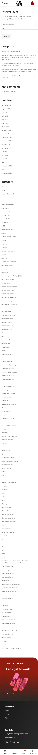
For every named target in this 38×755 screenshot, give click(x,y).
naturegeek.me (6, 468)
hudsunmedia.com (7, 440)
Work (7, 710)
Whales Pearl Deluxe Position (11, 51)
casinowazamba (6, 354)
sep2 (3, 550)
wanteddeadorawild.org (9, 623)
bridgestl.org (6, 343)
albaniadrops (6, 208)
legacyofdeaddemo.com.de (10, 461)
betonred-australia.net (9, 297)
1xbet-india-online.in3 (8, 194)
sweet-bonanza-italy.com (9, 588)
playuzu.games (6, 507)
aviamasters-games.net (9, 261)
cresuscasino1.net (7, 397)
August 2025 (6, 109)
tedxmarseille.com (7, 598)
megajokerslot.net (7, 464)
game (3, 422)
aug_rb (4, 254)
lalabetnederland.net (8, 457)
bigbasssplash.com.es (8, 326)
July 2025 (4, 112)
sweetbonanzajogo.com (9, 591)
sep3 (3, 553)
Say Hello (9, 730)
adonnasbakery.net (8, 204)
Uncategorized (6, 616)
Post (3, 525)
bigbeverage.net (7, 329)
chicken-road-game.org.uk (10, 365)
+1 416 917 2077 (11, 737)
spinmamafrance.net (8, 573)
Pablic (3, 497)
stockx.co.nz (5, 580)
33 (2, 197)
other (3, 493)
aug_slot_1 (5, 258)
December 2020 (7, 173)
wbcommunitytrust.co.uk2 (10, 630)
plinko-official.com (7, 511)
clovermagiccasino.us (8, 393)
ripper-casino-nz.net (8, 532)
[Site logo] (19, 3)
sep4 (3, 557)
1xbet (3, 190)
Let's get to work (18, 669)
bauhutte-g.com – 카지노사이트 (12, 276)
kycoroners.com (7, 454)
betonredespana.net (8, 308)
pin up (3, 500)
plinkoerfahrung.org (8, 514)
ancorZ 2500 (6, 219)
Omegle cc (5, 489)
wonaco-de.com (7, 637)
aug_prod (4, 247)
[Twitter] (14, 742)
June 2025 (5, 116)
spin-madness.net (7, 566)
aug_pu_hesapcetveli (8, 251)
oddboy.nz (5, 479)
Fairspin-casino (6, 415)
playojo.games (6, 504)
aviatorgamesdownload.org (10, 269)
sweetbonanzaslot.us (8, 595)
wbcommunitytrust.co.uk (9, 627)
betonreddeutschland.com (10, 304)
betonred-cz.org (7, 301)
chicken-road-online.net (9, 372)
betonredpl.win (6, 311)
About (7, 718)
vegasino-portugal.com (9, 620)
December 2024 (7, 137)
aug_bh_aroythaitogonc (9, 236)
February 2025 (6, 130)
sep (3, 539)
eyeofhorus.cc (6, 411)
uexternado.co (6, 612)
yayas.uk (4, 641)
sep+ (3, 543)
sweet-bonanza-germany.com (11, 584)
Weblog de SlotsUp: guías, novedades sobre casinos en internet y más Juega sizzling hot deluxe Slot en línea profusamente (19, 57)
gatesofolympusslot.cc (9, 425)
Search (4, 28)
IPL (3, 447)
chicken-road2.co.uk (8, 375)
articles (4, 226)
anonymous (5, 222)
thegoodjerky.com (7, 609)
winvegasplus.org (7, 634)
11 (2, 187)
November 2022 (7, 166)
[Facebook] (7, 742)
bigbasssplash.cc (7, 322)
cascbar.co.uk (6, 347)
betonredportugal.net (8, 315)
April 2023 (5, 159)
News (3, 475)
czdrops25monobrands (9, 404)
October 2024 (6, 144)
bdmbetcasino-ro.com (8, 290)
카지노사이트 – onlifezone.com (11, 648)
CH (3, 358)
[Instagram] (10, 742)
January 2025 (6, 134)
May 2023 (5, 155)
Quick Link (9, 707)
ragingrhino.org (6, 529)
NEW (3, 472)
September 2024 (7, 148)
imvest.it (4, 443)
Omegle (4, 486)
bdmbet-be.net (6, 283)
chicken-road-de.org (8, 361)
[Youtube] (18, 742)
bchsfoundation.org (8, 279)
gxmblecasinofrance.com (9, 436)
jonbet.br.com (6, 450)
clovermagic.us (6, 390)
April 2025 (5, 123)
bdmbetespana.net (8, 294)
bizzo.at (4, 333)
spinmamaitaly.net (7, 577)
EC (2, 407)
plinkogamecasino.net (8, 518)
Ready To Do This (15, 663)
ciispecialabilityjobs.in (8, 386)
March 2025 (5, 127)
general (4, 429)
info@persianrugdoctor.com (17, 734)
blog (3, 336)
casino (4, 350)
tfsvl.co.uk (5, 605)
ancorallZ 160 (6, 212)
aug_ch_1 (4, 244)
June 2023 (5, 151)
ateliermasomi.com (7, 229)
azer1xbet (5, 272)
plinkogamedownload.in (9, 521)
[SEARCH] (34, 24)
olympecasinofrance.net (9, 482)
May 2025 (5, 119)
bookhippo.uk (6, 340)
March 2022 (5, 169)
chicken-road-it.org (8, 368)
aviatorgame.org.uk (8, 265)
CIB (3, 383)
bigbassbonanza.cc (7, 318)
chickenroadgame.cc (8, 379)
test (3, 602)
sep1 (3, 546)
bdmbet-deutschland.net (9, 286)
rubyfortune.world (7, 536)
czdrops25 (5, 400)
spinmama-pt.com (7, 570)
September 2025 (7, 105)
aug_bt (4, 240)
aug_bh (4, 233)
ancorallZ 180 (6, 215)
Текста (4, 645)
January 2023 (6, 162)
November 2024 (7, 141)
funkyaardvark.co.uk (8, 418)
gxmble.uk (5, 432)
